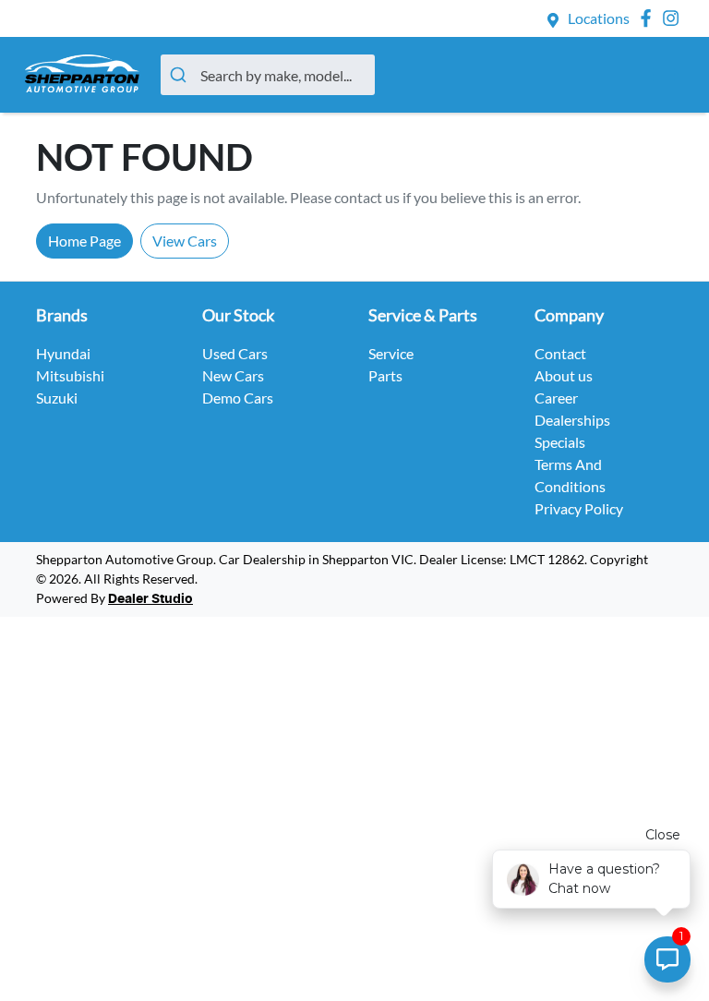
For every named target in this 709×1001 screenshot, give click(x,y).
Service (391, 353)
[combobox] (268, 74)
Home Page (84, 240)
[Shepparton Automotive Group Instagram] (674, 18)
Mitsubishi (70, 375)
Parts (385, 375)
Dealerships (572, 419)
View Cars (184, 240)
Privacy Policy (579, 508)
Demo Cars (237, 397)
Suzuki (57, 397)
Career (556, 397)
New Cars (233, 375)
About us (564, 375)
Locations (599, 18)
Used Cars (235, 353)
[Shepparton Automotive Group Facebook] (649, 18)
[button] (664, 74)
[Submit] (180, 74)
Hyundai (63, 353)
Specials (560, 442)
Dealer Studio (150, 599)
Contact (560, 353)
